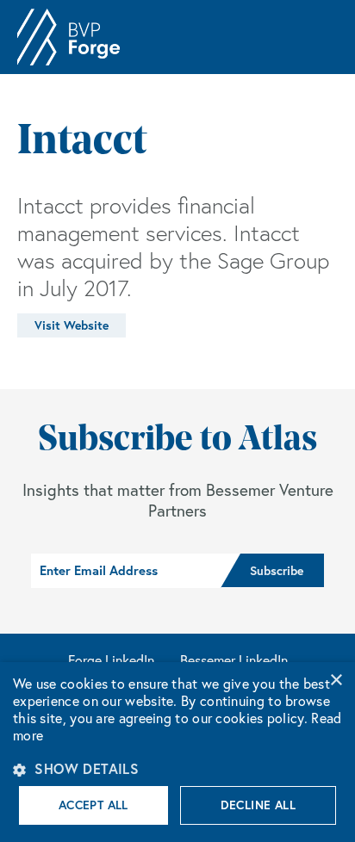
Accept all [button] (93, 805)
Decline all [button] (258, 805)
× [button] (335, 680)
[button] (177, 768)
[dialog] (177, 752)
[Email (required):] (126, 571)
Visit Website (71, 325)
